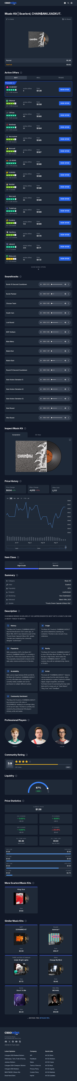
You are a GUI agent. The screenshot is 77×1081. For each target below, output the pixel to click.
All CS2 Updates (50, 1075)
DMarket (12, 101)
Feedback (33, 1059)
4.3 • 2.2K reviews (11, 130)
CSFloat (11, 113)
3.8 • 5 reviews (10, 189)
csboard (12, 244)
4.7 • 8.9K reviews (12, 92)
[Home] (10, 2)
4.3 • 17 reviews (11, 249)
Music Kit (68, 581)
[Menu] (71, 3)
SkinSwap (12, 125)
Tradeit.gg (12, 208)
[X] (10, 1042)
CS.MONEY (13, 87)
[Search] (68, 3)
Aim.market (13, 136)
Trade (61, 77)
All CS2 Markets (50, 1072)
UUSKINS (12, 172)
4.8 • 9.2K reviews (11, 118)
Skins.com (12, 256)
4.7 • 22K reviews (11, 213)
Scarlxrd (68, 585)
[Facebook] (13, 1042)
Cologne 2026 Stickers (12, 1069)
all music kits (44, 1018)
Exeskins (12, 220)
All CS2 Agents (49, 1069)
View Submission (65, 596)
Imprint (32, 1075)
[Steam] (20, 1042)
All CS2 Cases (49, 1062)
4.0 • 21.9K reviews (12, 106)
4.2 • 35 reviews (11, 225)
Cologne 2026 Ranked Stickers (14, 1055)
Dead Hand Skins (10, 1075)
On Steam (67, 19)
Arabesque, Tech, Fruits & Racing (15, 1059)
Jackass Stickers (10, 1062)
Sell (38, 77)
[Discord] (7, 1042)
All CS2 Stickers (50, 1059)
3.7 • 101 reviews (11, 261)
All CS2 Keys (49, 1065)
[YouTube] (17, 1042)
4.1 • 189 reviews (11, 154)
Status (32, 1062)
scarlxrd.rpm (67, 592)
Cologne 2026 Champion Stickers (15, 1065)
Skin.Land (12, 196)
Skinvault (12, 148)
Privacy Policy (34, 1069)
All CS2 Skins (49, 1055)
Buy (16, 77)
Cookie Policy (34, 1072)
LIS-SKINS (12, 160)
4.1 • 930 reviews (11, 142)
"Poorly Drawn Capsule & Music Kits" (58, 603)
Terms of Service (35, 1065)
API (31, 1055)
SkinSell (11, 184)
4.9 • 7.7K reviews (11, 166)
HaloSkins (12, 232)
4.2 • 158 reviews (11, 177)
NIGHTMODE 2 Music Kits (12, 1072)
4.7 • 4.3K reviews (11, 201)
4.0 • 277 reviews (11, 237)
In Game (11, 19)
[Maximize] (70, 439)
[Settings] (65, 3)
